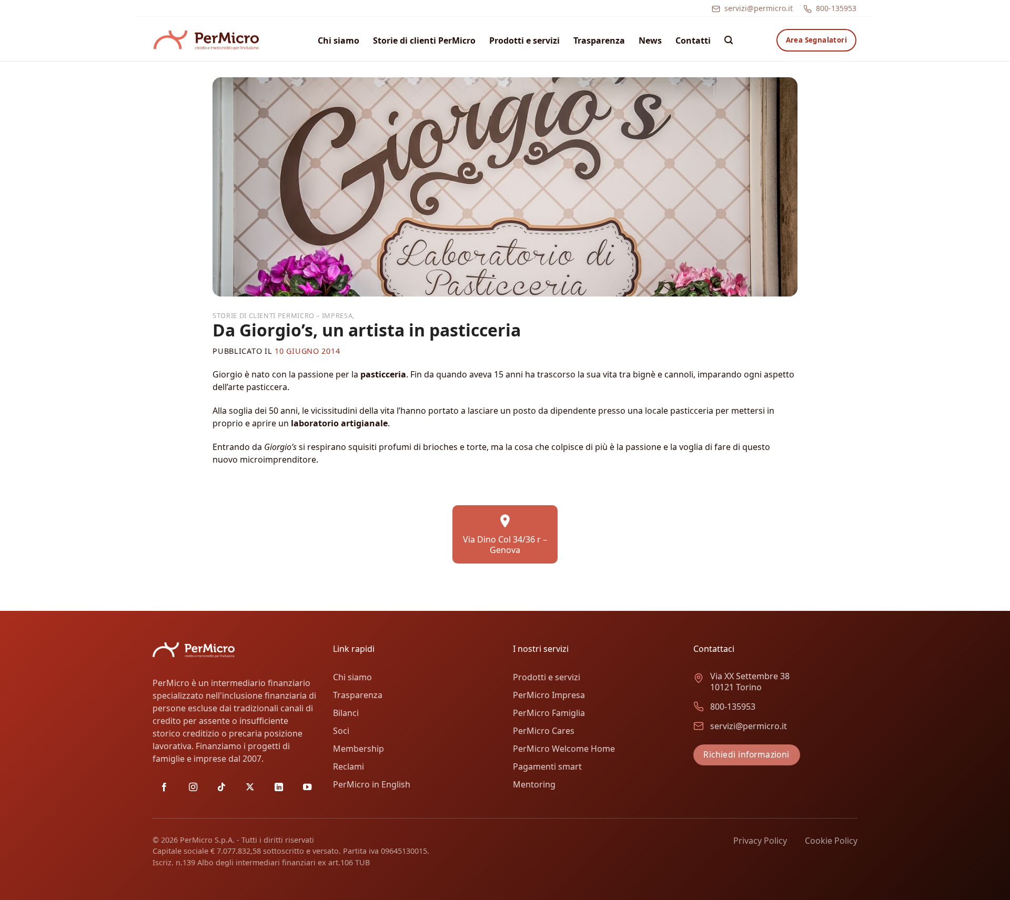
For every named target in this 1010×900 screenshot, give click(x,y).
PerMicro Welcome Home (564, 748)
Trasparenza (599, 40)
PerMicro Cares (543, 731)
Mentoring (534, 784)
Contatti (693, 40)
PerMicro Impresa (549, 695)
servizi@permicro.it (758, 8)
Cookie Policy (831, 840)
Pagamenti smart (547, 766)
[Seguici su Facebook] (164, 787)
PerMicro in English (371, 784)
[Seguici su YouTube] (307, 787)
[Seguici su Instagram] (193, 787)
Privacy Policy (760, 840)
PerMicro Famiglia (549, 713)
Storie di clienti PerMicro (424, 40)
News (650, 40)
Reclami (348, 766)
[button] (728, 40)
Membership (358, 748)
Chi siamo (338, 40)
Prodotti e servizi (524, 40)
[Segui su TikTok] (221, 787)
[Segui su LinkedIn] (278, 787)
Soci (341, 731)
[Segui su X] (249, 787)
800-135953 (836, 8)
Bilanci (346, 713)
